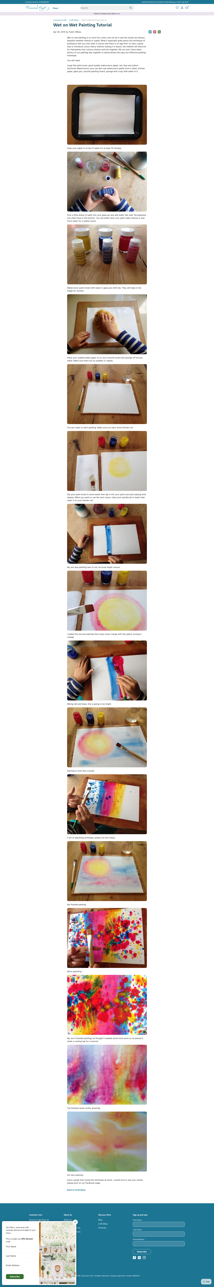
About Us (68, 1219)
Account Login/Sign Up (39, 1219)
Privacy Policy (69, 1235)
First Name (137, 1220)
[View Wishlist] (176, 8)
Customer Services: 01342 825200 (37, 2)
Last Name (137, 1230)
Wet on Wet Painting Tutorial (94, 19)
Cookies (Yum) (70, 1239)
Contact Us (68, 1223)
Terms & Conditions (72, 1231)
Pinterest (102, 1227)
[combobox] (107, 7)
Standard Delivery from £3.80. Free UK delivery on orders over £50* (165, 2)
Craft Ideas (74, 19)
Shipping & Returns (72, 1227)
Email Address (138, 1239)
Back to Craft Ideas (76, 1190)
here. (118, 14)
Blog (100, 1219)
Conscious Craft (60, 19)
